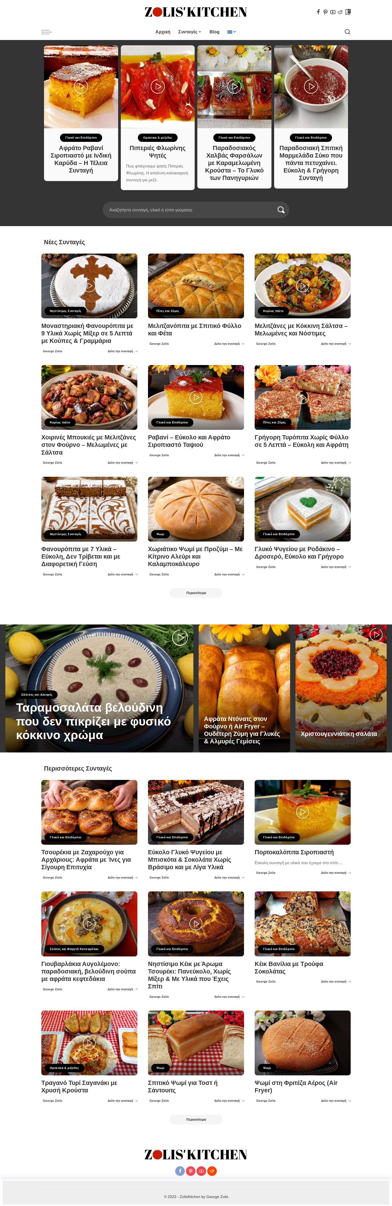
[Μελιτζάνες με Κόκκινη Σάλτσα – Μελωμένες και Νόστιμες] (303, 286)
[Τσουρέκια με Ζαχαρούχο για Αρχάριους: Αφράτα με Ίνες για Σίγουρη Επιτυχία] (89, 812)
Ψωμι (161, 534)
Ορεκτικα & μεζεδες (157, 137)
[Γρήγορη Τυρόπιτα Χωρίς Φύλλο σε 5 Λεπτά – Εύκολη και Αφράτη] (303, 397)
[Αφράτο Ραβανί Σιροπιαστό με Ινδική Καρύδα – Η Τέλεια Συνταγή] (81, 86)
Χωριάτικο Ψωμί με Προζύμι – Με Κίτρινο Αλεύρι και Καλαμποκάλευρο (195, 556)
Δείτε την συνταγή (120, 351)
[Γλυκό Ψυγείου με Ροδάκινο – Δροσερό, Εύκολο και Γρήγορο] (303, 509)
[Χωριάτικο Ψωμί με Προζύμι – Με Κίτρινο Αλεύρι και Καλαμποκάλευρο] (196, 509)
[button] (192, 198)
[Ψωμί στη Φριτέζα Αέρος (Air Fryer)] (303, 1043)
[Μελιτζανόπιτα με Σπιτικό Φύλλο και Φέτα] (196, 286)
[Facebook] (318, 12)
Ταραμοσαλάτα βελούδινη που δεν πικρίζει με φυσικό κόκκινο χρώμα (93, 721)
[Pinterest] (325, 12)
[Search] (347, 32)
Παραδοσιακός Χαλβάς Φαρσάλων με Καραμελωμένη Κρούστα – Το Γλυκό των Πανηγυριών (234, 163)
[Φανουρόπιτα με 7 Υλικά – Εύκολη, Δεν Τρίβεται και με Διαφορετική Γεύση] (89, 509)
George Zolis (52, 351)
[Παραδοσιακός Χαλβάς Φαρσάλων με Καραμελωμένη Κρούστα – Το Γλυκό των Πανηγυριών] (234, 86)
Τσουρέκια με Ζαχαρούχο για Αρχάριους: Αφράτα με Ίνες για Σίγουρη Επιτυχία (86, 860)
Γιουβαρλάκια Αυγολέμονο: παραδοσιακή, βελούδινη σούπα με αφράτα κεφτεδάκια (88, 971)
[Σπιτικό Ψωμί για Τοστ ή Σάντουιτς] (196, 1043)
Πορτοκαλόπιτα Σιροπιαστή (294, 852)
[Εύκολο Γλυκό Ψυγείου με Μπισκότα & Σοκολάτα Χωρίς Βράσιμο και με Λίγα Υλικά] (196, 812)
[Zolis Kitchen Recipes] (196, 12)
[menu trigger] (49, 32)
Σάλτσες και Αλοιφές (36, 694)
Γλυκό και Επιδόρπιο (81, 137)
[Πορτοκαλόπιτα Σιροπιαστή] (303, 812)
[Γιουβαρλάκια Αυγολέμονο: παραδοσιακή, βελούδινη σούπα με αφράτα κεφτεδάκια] (89, 923)
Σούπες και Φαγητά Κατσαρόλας (74, 949)
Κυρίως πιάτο (273, 310)
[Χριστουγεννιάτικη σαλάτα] (341, 688)
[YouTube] (332, 12)
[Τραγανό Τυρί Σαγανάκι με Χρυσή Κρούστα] (89, 1043)
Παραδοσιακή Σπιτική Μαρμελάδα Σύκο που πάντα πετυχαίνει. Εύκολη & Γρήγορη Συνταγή (311, 163)
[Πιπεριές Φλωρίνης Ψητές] (158, 86)
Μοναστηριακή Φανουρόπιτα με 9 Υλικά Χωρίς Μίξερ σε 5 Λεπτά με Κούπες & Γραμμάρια (87, 333)
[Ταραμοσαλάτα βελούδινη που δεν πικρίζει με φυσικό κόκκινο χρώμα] (99, 688)
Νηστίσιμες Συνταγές (65, 310)
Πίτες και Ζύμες (168, 310)
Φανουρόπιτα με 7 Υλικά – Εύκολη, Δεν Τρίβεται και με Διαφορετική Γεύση (80, 556)
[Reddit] (340, 12)
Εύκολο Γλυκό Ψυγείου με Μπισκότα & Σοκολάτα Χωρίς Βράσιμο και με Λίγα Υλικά (189, 860)
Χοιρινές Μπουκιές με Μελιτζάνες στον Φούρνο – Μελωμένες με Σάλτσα (88, 445)
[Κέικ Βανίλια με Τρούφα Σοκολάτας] (303, 923)
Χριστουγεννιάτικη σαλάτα (339, 734)
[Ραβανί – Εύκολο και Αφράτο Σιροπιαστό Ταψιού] (196, 397)
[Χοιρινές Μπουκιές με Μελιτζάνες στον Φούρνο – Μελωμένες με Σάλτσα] (89, 397)
